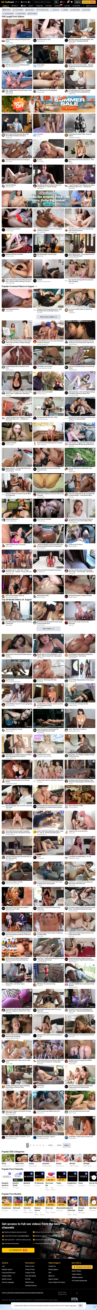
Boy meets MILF (41, 232)
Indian (31, 1163)
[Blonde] (76, 1158)
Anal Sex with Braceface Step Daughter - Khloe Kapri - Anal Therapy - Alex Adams (81, 570)
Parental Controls (31, 1285)
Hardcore (40, 134)
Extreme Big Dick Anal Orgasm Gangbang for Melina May (50, 933)
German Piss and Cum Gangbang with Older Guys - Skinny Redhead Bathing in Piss (81, 1010)
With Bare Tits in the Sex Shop (46, 984)
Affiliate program (77, 1277)
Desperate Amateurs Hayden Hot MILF (80, 595)
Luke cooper (9, 625)
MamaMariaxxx (10, 860)
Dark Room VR (41, 41)
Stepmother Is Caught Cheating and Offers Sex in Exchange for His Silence (19, 755)
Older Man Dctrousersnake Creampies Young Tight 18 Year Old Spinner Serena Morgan (18, 832)
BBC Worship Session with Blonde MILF (18, 65)
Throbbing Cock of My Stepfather (47, 90)
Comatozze (9, 137)
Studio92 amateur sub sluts (44, 756)
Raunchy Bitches (11, 185)
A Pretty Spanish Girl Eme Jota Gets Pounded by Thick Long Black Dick (80, 91)
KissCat (71, 783)
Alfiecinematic (9, 93)
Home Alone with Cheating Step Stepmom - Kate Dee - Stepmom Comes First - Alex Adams (19, 1010)
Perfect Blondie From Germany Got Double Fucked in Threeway (50, 341)
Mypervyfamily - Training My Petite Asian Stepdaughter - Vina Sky (18, 469)
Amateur (45, 1163)
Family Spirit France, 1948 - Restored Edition (80, 135)
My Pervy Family (10, 471)
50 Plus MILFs (72, 1138)
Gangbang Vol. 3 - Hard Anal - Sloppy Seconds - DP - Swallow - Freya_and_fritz (18, 570)
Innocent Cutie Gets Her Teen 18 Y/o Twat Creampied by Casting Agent (49, 882)
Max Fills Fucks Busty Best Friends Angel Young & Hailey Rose (49, 622)
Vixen (80, 1183)
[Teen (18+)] (21, 1158)
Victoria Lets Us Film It (75, 544)
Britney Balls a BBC (43, 595)
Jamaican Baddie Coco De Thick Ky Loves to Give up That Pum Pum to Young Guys (50, 545)
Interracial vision (41, 393)
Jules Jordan (9, 1063)
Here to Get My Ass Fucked (14, 729)
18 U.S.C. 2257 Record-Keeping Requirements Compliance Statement (22, 1292)
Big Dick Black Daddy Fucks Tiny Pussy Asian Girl (49, 1010)
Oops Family (9, 344)
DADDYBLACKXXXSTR (43, 1012)
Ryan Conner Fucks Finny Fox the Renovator (79, 622)
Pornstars (49, 6)
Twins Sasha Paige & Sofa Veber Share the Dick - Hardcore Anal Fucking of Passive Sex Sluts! (19, 280)
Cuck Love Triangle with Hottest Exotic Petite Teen (48, 908)
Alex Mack (8, 395)
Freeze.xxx (40, 66)
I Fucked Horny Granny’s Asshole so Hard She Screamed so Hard (50, 704)
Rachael (39, 280)
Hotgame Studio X (42, 834)
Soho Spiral (40, 65)
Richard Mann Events (42, 1138)
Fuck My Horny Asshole (13, 229)
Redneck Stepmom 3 (12, 519)
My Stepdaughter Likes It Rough (47, 254)
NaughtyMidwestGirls (74, 731)
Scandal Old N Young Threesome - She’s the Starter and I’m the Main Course (49, 310)
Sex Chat (77, 6)
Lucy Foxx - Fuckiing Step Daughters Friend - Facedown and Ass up (50, 959)
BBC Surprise (40, 161)
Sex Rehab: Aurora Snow (44, 366)
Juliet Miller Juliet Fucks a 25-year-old (81, 1136)
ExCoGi (39, 1038)
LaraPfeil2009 (9, 311)
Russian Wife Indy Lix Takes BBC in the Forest (80, 469)
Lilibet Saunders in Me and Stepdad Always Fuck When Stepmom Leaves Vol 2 (82, 392)
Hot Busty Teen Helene (44, 754)
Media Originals (73, 597)
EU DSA (27, 1279)
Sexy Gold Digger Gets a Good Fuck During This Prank (19, 806)
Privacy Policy (30, 1269)
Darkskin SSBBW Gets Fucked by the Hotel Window (81, 984)
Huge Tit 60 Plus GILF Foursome (15, 544)
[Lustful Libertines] (72, 1201)
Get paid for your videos (83, 1267)
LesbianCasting (73, 705)
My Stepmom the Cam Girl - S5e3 (47, 417)
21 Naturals (39, 1183)
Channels (58, 5)
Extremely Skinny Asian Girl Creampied (18, 159)
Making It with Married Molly (14, 254)
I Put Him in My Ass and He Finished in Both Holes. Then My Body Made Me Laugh (82, 908)
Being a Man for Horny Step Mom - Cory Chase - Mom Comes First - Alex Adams (49, 655)
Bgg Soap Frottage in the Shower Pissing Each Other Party (18, 1111)
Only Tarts (71, 283)
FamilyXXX (8, 985)
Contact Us (52, 1266)
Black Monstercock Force (12, 66)
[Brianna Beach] (83, 1201)
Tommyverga (9, 758)
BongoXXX (40, 707)
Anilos (38, 136)
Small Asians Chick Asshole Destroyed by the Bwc (18, 655)
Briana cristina (9, 43)
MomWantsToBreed (42, 419)
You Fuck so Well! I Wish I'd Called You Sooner (80, 310)
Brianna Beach (72, 657)
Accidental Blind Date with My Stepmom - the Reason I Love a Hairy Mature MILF (81, 520)
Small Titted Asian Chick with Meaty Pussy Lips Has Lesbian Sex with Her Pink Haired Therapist (18, 933)
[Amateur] (48, 1158)
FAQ (49, 1273)
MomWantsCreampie (11, 1138)
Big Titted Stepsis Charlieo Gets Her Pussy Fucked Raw (19, 622)
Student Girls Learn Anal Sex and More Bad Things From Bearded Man (82, 418)
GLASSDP (39, 885)
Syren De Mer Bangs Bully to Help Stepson (82, 680)
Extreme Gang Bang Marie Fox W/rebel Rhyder (17, 781)
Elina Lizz (71, 497)
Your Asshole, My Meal (44, 519)
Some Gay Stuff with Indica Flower (79, 1111)
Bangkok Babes (73, 344)
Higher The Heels (41, 444)
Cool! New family (10, 283)
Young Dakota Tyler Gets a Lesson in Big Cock (18, 1061)
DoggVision (71, 1183)
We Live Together (41, 809)
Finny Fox (71, 625)
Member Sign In (7, 1269)
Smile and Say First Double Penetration (49, 570)
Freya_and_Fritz (10, 573)
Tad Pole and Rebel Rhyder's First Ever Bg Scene (81, 367)
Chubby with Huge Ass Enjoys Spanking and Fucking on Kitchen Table (18, 1086)
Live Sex (67, 6)
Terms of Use (29, 1266)
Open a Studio (76, 1271)
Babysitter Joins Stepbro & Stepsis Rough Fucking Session (81, 755)
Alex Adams (40, 188)
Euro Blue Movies (73, 807)
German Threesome (42, 344)
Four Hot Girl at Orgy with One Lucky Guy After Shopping (81, 280)
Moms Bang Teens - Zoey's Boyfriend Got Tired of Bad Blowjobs (81, 255)
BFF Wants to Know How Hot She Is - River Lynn (81, 160)
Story (4, 1163)
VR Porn (14, 6)
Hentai (58, 1163)
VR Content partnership (79, 1281)
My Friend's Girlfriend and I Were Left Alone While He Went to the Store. (17, 135)
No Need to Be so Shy (43, 39)
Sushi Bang (72, 188)
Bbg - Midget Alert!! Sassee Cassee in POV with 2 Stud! (19, 91)
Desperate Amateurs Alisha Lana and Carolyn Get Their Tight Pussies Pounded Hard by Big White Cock (81, 959)
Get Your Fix (72, 1036)
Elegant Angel (40, 92)
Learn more (72, 1305)
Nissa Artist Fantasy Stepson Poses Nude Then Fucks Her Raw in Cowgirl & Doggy (18, 341)
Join (3, 1266)
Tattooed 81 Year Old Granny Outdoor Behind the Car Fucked (17, 908)
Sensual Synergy (73, 910)
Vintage (86, 1163)
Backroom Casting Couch (44, 281)
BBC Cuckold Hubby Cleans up (15, 595)
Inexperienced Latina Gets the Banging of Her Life (49, 1035)
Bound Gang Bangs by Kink (13, 1038)
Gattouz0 (16, 1208)
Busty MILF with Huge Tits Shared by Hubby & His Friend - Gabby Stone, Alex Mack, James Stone (19, 392)
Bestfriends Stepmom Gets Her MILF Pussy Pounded (50, 494)
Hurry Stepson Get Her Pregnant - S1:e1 (18, 1136)
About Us (51, 1276)
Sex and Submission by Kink (44, 368)
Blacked (27, 1183)
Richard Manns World (11, 783)
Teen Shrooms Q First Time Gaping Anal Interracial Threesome (81, 229)
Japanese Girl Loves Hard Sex (78, 831)
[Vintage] (89, 1158)
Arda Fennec (9, 161)
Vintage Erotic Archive (74, 137)
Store (30, 6)
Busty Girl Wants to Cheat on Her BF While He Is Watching (18, 494)
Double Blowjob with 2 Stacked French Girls (17, 367)
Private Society (9, 230)
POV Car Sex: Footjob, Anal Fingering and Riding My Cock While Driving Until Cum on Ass (82, 443)
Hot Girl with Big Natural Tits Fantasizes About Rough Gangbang (18, 1035)
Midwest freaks (10, 187)
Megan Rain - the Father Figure (15, 984)
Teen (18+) (19, 1163)
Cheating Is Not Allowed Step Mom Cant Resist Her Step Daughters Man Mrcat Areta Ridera (82, 781)
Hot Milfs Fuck (41, 571)
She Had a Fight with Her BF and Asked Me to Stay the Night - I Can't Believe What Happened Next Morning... (82, 494)
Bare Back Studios (73, 395)
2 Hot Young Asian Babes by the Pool (48, 1111)
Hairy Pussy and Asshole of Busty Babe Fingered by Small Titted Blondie (81, 1086)
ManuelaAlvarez (62, 1208)
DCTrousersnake (10, 834)
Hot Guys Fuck (41, 910)
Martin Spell (72, 68)
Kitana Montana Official (12, 597)
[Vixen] (83, 1176)
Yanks (58, 1183)
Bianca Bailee (72, 758)
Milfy (38, 471)
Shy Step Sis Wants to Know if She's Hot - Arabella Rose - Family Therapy (49, 185)
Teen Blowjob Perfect (12, 309)
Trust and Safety (30, 1276)
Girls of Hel (71, 43)
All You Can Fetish (10, 1114)
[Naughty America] (7, 1176)
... (45, 1145)
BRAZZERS (40, 681)
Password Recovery (8, 1273)
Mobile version (7, 1279)
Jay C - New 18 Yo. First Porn (77, 729)
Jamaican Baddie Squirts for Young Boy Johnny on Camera (49, 229)
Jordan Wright (41, 497)
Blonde (72, 1163)
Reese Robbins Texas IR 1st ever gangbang (19, 704)
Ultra (24, 6)
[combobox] (43, 2)
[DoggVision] (72, 1176)
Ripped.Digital (40, 732)
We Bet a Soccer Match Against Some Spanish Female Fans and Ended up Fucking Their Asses (17, 959)
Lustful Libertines (73, 522)
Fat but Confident (11, 443)
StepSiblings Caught (74, 858)
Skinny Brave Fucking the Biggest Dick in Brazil (18, 40)
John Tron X (72, 885)
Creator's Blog (6, 1276)
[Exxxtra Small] (18, 1176)
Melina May (40, 936)
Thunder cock (72, 681)
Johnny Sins (72, 833)
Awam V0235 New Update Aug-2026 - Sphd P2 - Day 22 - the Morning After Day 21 (50, 831)
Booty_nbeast (72, 1063)
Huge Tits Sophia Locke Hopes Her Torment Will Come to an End (48, 730)
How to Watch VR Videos (56, 1282)
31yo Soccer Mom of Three (14, 882)
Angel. (39, 856)
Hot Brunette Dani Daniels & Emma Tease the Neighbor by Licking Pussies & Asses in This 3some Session (50, 806)
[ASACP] (74, 1299)
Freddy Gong (72, 93)
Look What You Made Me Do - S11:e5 (80, 856)
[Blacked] (29, 1176)
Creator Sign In (77, 1274)
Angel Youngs (9, 370)
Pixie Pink (71, 1012)
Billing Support (53, 1269)
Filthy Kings (40, 256)
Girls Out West (9, 936)
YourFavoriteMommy (11, 521)
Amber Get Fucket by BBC (45, 392)
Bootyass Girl (9, 1089)
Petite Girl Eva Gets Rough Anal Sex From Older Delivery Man (81, 933)
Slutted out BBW (73, 987)
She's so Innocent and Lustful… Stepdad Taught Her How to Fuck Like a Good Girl (81, 65)
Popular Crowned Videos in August (18, 286)
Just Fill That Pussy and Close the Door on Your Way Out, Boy (19, 857)
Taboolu (71, 163)
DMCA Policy (29, 1282)
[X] (77, 1293)
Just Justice (9, 546)
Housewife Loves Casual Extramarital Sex (81, 1035)
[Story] (8, 1158)
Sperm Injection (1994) (76, 805)
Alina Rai (27, 1208)
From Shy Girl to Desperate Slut (78, 704)
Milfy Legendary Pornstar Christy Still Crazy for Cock (48, 469)
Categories (39, 6)
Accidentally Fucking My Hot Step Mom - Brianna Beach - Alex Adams (81, 655)
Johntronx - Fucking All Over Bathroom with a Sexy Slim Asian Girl (81, 882)
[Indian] (35, 1158)
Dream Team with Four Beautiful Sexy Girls (50, 780)
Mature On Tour (10, 910)
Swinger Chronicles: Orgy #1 (46, 1136)
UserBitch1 (40, 985)
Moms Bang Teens (74, 257)
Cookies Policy (30, 1273)
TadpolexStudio (73, 370)
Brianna (39, 159)
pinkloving (71, 446)
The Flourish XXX (10, 705)
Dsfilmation (9, 961)
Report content (53, 1279)
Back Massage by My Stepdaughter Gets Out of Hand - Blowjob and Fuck (81, 40)
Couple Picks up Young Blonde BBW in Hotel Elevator (80, 1061)
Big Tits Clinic (10, 680)
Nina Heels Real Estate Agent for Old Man (49, 443)
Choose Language (8, 1282)
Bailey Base (40, 1085)
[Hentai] (62, 1158)
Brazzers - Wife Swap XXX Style (47, 680)
